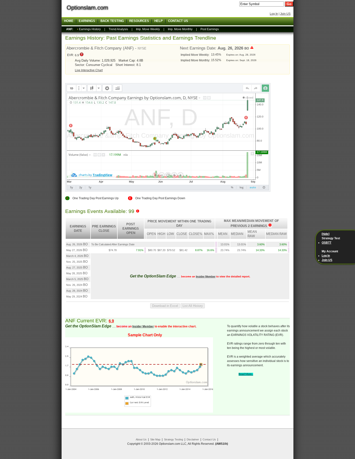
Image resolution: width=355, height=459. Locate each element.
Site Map (155, 439)
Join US (285, 13)
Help (158, 21)
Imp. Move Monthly (180, 29)
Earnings (87, 21)
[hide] (325, 234)
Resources (139, 21)
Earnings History (90, 29)
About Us (141, 439)
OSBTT (326, 242)
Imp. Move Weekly (148, 29)
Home (68, 21)
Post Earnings (209, 29)
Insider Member (205, 276)
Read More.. (246, 374)
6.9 (111, 321)
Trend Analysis (118, 29)
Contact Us (209, 439)
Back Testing (112, 21)
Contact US (178, 21)
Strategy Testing (173, 439)
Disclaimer (193, 439)
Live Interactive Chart (89, 70)
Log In (274, 13)
